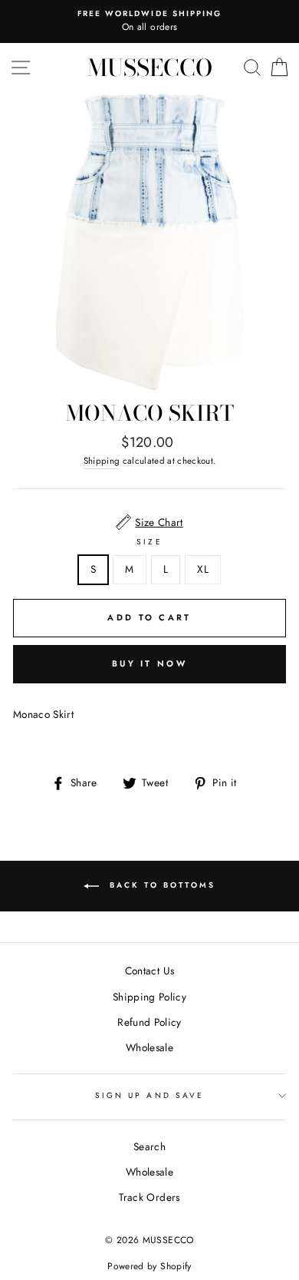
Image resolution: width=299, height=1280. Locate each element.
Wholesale (149, 1047)
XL (203, 569)
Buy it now (149, 663)
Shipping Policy (149, 996)
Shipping (102, 461)
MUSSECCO (149, 67)
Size (149, 541)
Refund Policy (149, 1022)
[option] (149, 21)
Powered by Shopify (149, 1266)
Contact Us (149, 970)
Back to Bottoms (160, 885)
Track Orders (149, 1197)
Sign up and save (149, 1095)
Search (149, 1146)
